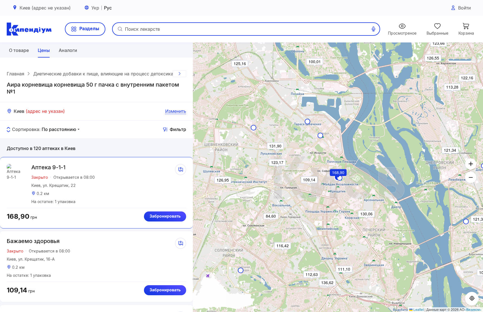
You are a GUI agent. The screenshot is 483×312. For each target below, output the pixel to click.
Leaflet (418, 309)
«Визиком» (473, 309)
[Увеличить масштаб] (470, 164)
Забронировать (165, 216)
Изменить (175, 111)
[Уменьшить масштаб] (470, 177)
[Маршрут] (180, 169)
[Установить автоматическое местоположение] (472, 298)
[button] (466, 221)
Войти (464, 8)
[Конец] (179, 73)
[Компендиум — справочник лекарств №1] (29, 29)
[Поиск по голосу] (373, 29)
